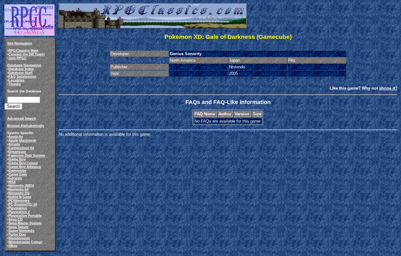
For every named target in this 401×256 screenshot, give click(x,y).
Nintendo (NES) (21, 185)
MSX (12, 182)
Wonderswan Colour (25, 242)
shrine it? (388, 88)
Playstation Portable (25, 215)
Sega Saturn (18, 227)
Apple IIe (15, 136)
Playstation (17, 208)
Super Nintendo (21, 230)
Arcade (14, 144)
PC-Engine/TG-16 (22, 204)
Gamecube (17, 170)
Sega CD (15, 219)
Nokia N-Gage (19, 197)
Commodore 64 (21, 148)
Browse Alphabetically (25, 126)
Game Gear (17, 174)
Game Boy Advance (24, 167)
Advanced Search (21, 118)
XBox (12, 246)
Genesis (15, 178)
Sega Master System (25, 223)
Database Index (21, 69)
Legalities (16, 80)
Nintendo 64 (18, 189)
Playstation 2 (19, 212)
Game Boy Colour (23, 163)
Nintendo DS (18, 193)
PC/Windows (18, 200)
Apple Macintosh (22, 140)
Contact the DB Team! (26, 54)
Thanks (14, 84)
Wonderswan (19, 238)
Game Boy (17, 159)
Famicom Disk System (26, 155)
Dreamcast (17, 152)
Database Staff (20, 73)
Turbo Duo (17, 234)
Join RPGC (17, 58)
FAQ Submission (22, 76)
